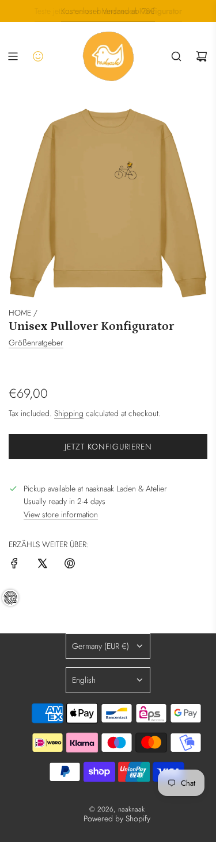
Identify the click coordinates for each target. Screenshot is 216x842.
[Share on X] (42, 565)
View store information (61, 514)
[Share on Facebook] (14, 565)
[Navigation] (12, 56)
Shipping (69, 413)
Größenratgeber (36, 342)
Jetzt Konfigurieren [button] (108, 446)
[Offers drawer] (38, 56)
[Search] (176, 56)
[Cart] (201, 56)
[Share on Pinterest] (69, 565)
